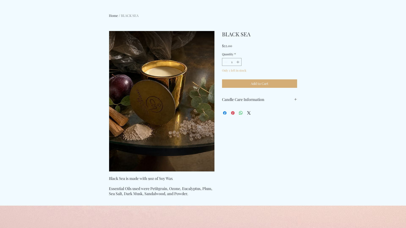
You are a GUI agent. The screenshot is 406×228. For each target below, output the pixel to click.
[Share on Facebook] (224, 112)
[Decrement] (225, 62)
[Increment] (238, 62)
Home (113, 15)
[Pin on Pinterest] (232, 112)
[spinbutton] (232, 62)
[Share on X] (248, 112)
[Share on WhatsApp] (240, 112)
